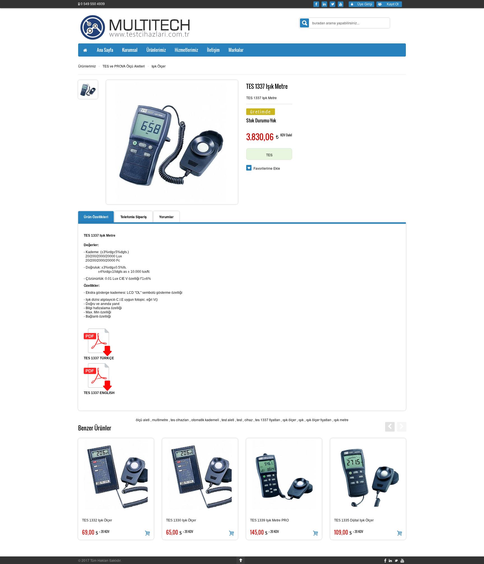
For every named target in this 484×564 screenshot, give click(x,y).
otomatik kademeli (205, 419)
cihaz (249, 419)
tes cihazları (180, 419)
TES (269, 154)
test (239, 419)
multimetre (160, 419)
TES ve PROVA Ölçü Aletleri (124, 66)
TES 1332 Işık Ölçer (97, 520)
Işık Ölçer (159, 66)
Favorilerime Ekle (266, 168)
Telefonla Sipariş (133, 216)
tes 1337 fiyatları (267, 419)
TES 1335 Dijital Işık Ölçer (354, 520)
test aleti (228, 419)
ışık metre (341, 419)
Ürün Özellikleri (96, 216)
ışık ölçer (289, 419)
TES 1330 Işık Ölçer (181, 520)
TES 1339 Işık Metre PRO (269, 520)
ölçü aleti (143, 419)
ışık (301, 419)
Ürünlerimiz (87, 66)
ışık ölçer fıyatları (318, 419)
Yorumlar (166, 216)
